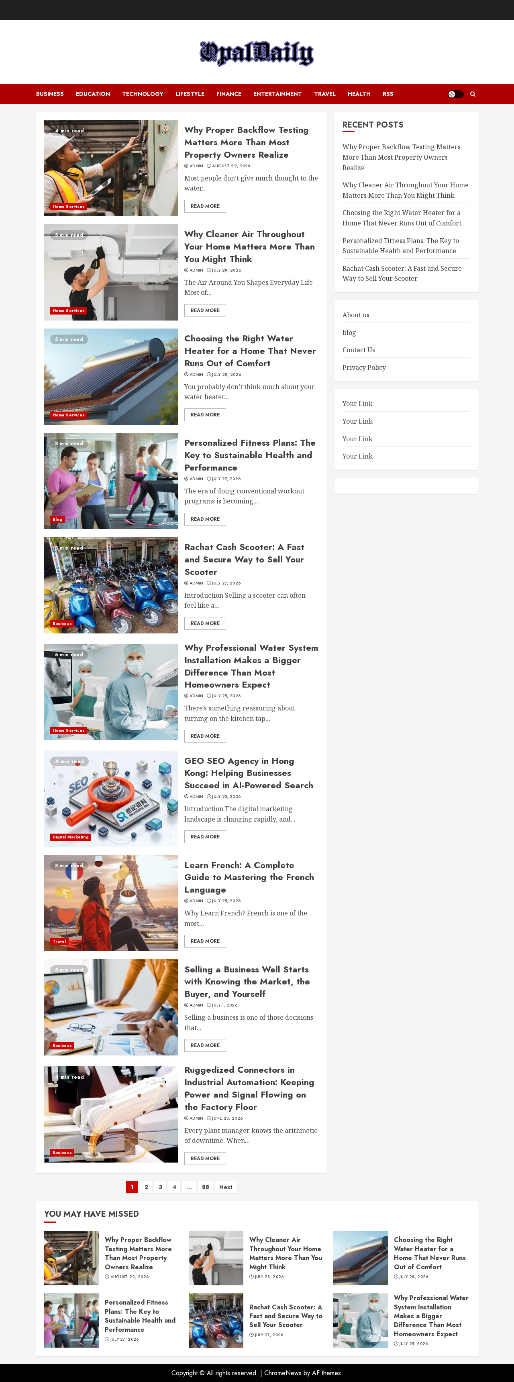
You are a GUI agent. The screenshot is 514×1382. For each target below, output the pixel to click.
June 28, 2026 (227, 1118)
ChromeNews (283, 1373)
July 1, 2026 (224, 1005)
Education (93, 94)
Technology (142, 94)
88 (205, 1187)
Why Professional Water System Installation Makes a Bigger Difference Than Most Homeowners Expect (251, 666)
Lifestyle (189, 94)
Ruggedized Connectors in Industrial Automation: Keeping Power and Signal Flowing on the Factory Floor (249, 1088)
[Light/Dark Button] (456, 94)
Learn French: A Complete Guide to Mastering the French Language (249, 877)
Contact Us (359, 349)
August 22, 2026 (231, 166)
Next (226, 1187)
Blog (57, 519)
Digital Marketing (71, 837)
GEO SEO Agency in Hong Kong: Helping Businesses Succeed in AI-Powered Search (248, 773)
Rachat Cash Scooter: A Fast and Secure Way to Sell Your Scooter (244, 559)
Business (50, 94)
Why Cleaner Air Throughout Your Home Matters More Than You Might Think (249, 246)
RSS (388, 94)
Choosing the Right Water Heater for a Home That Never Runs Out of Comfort (250, 350)
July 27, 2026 (226, 479)
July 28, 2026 (226, 270)
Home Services (69, 206)
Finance (228, 94)
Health (359, 94)
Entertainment (277, 94)
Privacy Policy (364, 367)
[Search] (473, 94)
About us (356, 314)
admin (197, 166)
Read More (205, 206)
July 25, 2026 (226, 696)
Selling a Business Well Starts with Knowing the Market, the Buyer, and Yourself (247, 981)
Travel (325, 94)
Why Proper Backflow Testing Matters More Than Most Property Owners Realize (246, 142)
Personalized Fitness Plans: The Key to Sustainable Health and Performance (250, 455)
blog (349, 332)
